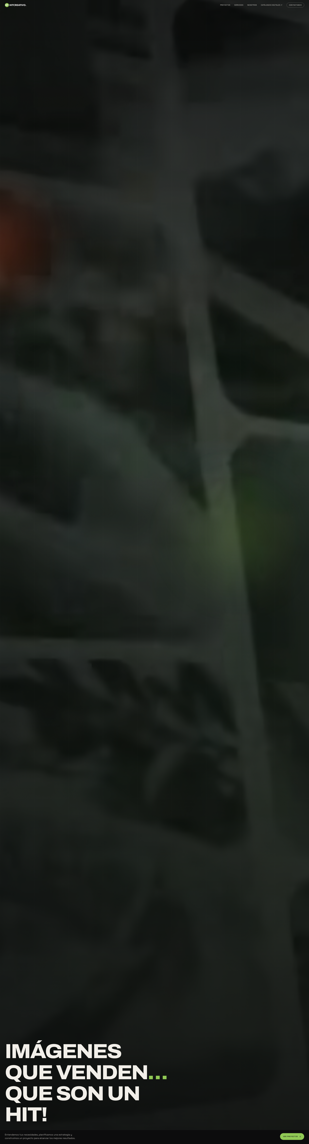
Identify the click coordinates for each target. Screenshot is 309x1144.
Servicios (238, 5)
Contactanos (295, 5)
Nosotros (252, 5)
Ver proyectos (292, 1136)
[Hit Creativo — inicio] (15, 5)
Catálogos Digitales (271, 5)
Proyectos (225, 5)
